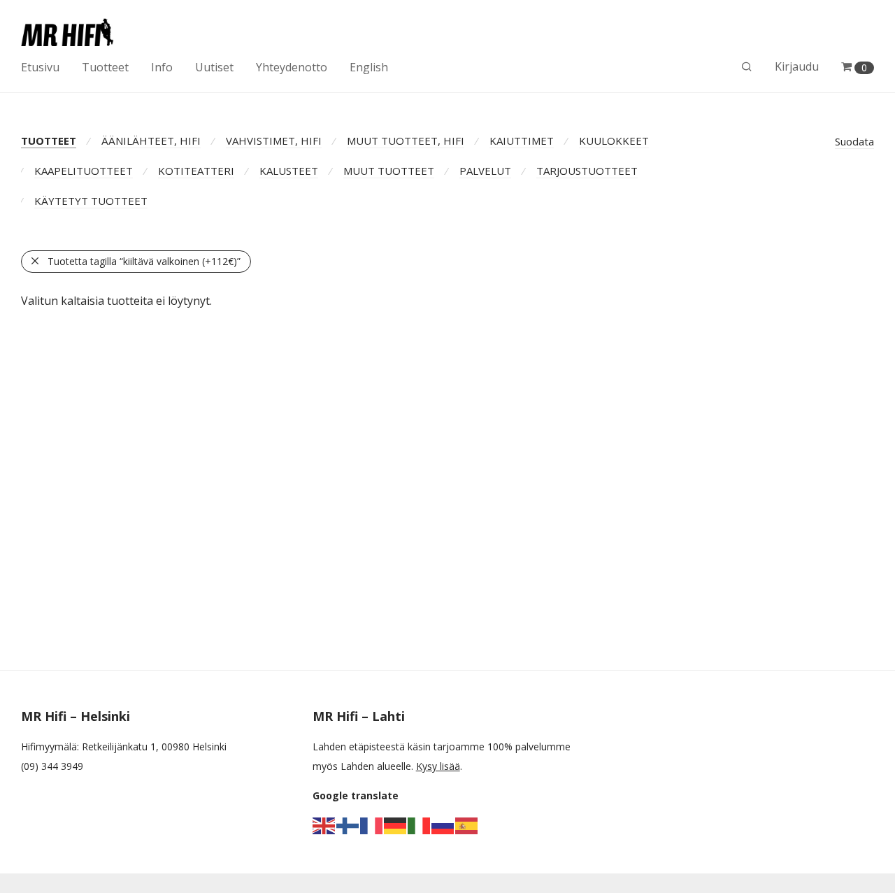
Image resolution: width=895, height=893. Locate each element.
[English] (324, 824)
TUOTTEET (48, 141)
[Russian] (443, 824)
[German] (396, 824)
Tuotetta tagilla (144, 261)
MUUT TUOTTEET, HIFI (405, 141)
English (369, 67)
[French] (372, 824)
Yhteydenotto (291, 67)
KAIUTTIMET (521, 141)
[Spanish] (467, 824)
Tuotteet (105, 67)
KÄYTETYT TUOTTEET (91, 201)
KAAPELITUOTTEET (83, 171)
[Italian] (419, 824)
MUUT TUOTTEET (388, 171)
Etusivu (40, 67)
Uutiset (214, 67)
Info (162, 67)
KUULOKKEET (614, 141)
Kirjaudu (797, 66)
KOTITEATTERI (196, 171)
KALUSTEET (288, 171)
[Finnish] (348, 824)
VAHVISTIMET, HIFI (274, 141)
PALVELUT (485, 171)
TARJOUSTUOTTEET (587, 171)
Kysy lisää (438, 766)
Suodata (854, 141)
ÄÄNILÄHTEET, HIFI (151, 141)
